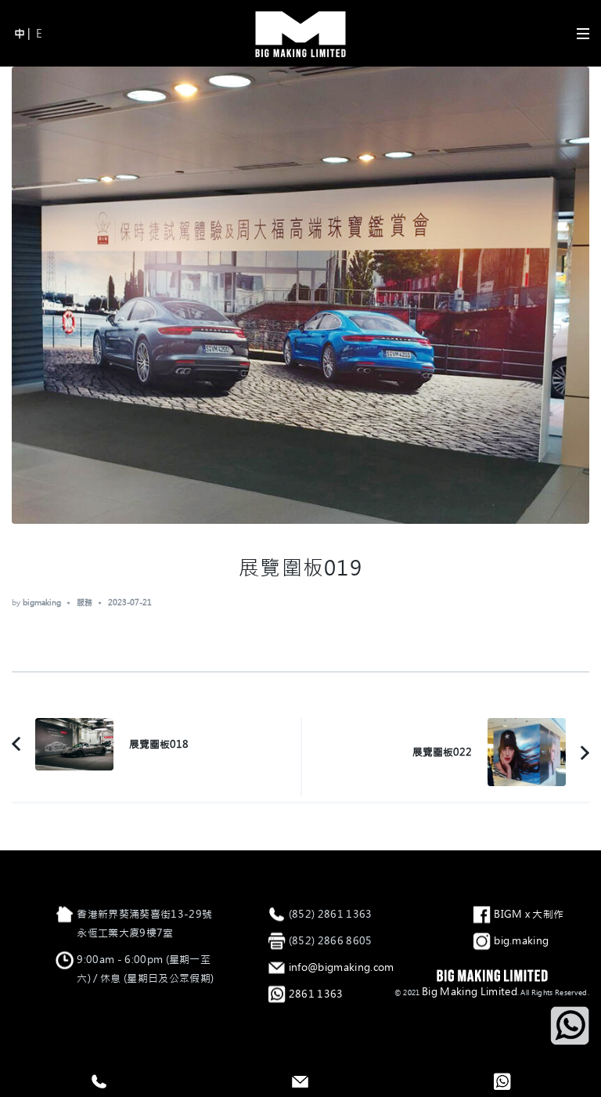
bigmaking (42, 602)
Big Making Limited (469, 991)
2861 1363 (316, 994)
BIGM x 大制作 (528, 914)
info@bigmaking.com (341, 967)
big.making (521, 940)
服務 (84, 602)
